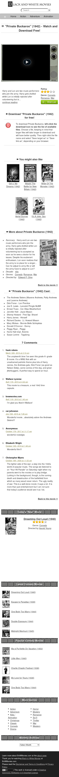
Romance (45, 98)
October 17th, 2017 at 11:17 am (19, 431)
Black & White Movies (31, 758)
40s (16, 271)
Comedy (51, 95)
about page (41, 755)
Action (23, 16)
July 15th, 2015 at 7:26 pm (16, 414)
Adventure (35, 16)
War (52, 98)
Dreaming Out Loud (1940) (40, 519)
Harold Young (45, 528)
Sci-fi (35, 717)
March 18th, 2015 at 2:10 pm (17, 353)
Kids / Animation (12, 716)
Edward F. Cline (25, 277)
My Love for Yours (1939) (22, 677)
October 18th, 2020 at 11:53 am (19, 460)
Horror (36, 709)
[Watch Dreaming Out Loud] (10, 525)
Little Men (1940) (19, 658)
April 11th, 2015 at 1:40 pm (17, 399)
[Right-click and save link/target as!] (8, 125)
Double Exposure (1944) (22, 621)
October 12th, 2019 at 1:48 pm (18, 446)
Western (36, 726)
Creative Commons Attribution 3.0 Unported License (24, 771)
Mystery (36, 711)
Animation (48, 16)
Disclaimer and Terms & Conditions (30, 764)
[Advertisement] (30, 38)
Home (13, 16)
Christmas (14, 720)
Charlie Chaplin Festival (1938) (25, 668)
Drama (13, 729)
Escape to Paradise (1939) (23, 601)
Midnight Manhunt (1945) (22, 631)
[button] (27, 62)
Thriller (36, 720)
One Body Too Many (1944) (23, 611)
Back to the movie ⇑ (48, 285)
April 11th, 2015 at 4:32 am (17, 382)
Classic (13, 723)
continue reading (9, 102)
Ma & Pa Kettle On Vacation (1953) (27, 648)
